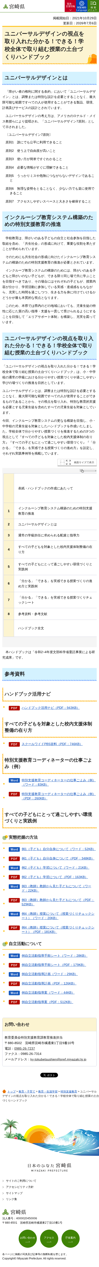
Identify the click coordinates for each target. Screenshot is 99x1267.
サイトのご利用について (21, 1180)
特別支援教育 (69, 1091)
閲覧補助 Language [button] (81, 8)
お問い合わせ (27, 1237)
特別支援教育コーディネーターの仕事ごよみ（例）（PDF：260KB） (59, 796)
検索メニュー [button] (92, 8)
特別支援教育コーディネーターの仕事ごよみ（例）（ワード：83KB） (59, 782)
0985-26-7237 (24, 1048)
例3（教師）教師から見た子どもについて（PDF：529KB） (58, 902)
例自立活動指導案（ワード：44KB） (48, 992)
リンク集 (11, 1199)
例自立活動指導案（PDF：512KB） (47, 1002)
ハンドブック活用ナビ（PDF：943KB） (51, 708)
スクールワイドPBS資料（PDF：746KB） (52, 744)
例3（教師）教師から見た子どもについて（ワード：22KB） (56, 888)
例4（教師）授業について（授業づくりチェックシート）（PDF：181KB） (58, 930)
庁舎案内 (70, 1237)
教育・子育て (27, 1091)
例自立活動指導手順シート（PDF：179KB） (54, 965)
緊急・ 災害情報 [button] (70, 5)
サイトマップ (14, 1193)
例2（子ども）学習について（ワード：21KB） (55, 867)
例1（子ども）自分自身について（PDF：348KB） (58, 858)
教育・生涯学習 (48, 1091)
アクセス (49, 1237)
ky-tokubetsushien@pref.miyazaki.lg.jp (58, 1059)
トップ (11, 1091)
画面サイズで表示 (84, 462)
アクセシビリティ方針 (20, 1187)
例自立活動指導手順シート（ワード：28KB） (54, 955)
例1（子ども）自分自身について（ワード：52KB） (59, 849)
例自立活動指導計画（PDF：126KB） (49, 983)
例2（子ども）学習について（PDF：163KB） (55, 877)
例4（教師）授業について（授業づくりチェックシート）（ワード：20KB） (58, 916)
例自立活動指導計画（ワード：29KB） (50, 974)
